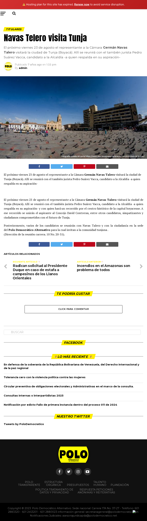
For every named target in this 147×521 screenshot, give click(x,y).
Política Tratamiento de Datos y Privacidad (54, 491)
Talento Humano (99, 483)
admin (23, 68)
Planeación (120, 485)
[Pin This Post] (84, 166)
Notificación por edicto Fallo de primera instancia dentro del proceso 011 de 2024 (60, 404)
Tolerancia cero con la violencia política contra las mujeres (45, 377)
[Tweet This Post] (62, 166)
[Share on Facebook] (39, 166)
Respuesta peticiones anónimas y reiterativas (96, 491)
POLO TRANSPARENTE (29, 483)
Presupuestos (78, 485)
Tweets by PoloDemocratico (24, 424)
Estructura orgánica (53, 483)
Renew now (81, 4)
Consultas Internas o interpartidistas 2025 (33, 395)
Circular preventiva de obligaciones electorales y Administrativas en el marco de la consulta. (69, 386)
